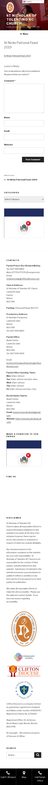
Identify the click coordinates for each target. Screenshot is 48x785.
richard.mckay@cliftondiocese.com (22, 279)
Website (8, 145)
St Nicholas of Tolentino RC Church (21, 19)
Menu (25, 34)
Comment (9, 81)
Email (6, 131)
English (28, 2)
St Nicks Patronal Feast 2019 (17, 56)
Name (7, 117)
